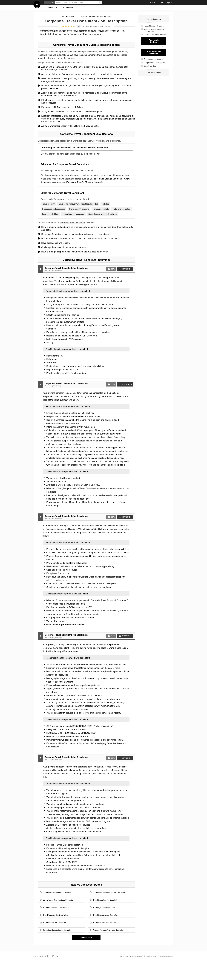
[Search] (100, 2)
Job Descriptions (67, 16)
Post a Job (154, 2)
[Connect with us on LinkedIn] (57, 956)
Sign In (169, 2)
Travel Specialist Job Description (105, 922)
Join (162, 2)
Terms (134, 956)
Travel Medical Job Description (54, 922)
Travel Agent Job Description (104, 907)
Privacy (139, 956)
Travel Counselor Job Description (105, 915)
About (122, 956)
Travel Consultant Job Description (105, 900)
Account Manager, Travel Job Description (108, 930)
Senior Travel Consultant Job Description (58, 900)
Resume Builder (151, 956)
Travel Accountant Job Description (56, 907)
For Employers (67, 7)
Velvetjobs (36, 4)
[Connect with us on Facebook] (49, 956)
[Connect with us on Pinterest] (53, 956)
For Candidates (51, 7)
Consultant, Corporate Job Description (57, 930)
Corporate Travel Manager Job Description (109, 892)
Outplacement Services (165, 956)
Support (128, 956)
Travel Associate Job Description (55, 915)
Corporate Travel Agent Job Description (58, 892)
